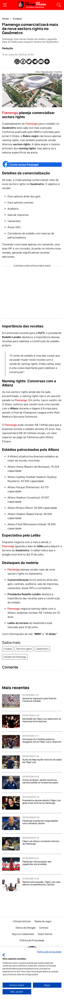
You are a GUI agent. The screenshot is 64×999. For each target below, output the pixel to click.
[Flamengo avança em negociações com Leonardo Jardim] (12, 823)
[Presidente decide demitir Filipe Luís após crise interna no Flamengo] (12, 803)
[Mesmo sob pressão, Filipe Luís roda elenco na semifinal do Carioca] (12, 884)
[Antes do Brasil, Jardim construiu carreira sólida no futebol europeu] (12, 782)
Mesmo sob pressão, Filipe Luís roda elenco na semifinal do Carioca (41, 883)
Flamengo (10, 113)
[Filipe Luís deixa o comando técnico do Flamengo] (12, 843)
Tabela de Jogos (42, 921)
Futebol (17, 18)
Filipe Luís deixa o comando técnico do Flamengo (40, 842)
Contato (43, 927)
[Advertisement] (32, 291)
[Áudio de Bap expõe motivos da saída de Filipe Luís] (12, 762)
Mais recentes (15, 687)
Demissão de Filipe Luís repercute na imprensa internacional (41, 720)
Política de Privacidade (32, 940)
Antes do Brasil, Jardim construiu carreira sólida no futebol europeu (40, 781)
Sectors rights (24, 648)
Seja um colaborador (23, 934)
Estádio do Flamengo (15, 656)
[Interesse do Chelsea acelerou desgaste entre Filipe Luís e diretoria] (12, 741)
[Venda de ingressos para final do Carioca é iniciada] (12, 701)
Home (5, 18)
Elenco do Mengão (26, 927)
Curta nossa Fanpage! (24, 164)
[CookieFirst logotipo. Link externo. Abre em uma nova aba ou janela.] (4, 954)
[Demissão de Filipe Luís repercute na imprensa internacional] (12, 721)
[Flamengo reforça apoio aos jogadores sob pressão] (12, 864)
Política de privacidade (49, 951)
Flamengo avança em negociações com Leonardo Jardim (40, 822)
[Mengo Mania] (32, 5)
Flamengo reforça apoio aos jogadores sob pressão (36, 863)
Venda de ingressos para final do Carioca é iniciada (39, 700)
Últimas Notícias (22, 921)
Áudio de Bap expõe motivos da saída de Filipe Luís (41, 761)
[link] (5, 5)
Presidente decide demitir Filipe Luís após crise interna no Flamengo (41, 802)
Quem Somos (45, 934)
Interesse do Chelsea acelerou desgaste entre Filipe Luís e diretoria (41, 740)
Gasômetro (42, 648)
